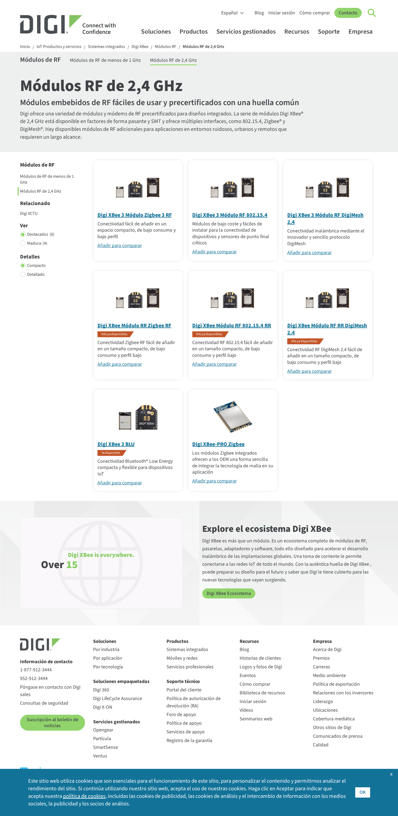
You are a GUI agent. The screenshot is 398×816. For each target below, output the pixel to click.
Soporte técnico (183, 681)
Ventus (100, 756)
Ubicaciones (325, 710)
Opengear (103, 730)
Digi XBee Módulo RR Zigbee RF (134, 325)
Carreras (321, 666)
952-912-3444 (34, 678)
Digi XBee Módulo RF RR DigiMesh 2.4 (327, 329)
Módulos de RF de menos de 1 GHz (105, 60)
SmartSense (105, 747)
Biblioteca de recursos (262, 692)
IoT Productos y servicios (59, 47)
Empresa (360, 31)
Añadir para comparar (119, 245)
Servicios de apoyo (186, 731)
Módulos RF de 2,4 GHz (203, 47)
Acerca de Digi (327, 649)
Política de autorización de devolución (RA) (194, 702)
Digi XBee (140, 47)
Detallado (36, 274)
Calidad (320, 744)
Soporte (329, 31)
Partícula (102, 738)
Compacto (36, 265)
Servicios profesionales (190, 666)
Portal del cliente (184, 690)
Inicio (25, 47)
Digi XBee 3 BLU (116, 444)
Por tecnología (108, 666)
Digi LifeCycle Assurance (117, 698)
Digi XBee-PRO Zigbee (218, 444)
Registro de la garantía (189, 740)
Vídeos (246, 710)
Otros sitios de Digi (332, 727)
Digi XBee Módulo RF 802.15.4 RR (231, 325)
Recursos (296, 31)
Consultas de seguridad (44, 703)
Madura (37, 243)
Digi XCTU (29, 213)
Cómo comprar (314, 12)
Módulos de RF (40, 60)
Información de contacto (46, 662)
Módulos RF (165, 47)
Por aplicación (107, 658)
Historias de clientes (260, 658)
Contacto (348, 12)
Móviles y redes (182, 658)
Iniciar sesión (281, 12)
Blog (259, 12)
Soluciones (156, 31)
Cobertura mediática (334, 718)
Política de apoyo (184, 723)
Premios (321, 658)
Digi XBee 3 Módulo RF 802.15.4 (229, 215)
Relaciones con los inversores (343, 692)
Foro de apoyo (181, 714)
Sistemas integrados (106, 47)
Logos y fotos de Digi (261, 666)
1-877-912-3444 (36, 669)
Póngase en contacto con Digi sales (50, 691)
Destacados (40, 234)
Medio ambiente (329, 675)
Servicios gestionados (246, 31)
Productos (194, 31)
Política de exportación (336, 684)
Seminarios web (256, 718)
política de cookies (84, 796)
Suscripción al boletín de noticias (52, 722)
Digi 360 (101, 690)
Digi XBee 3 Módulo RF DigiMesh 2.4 (325, 218)
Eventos (248, 675)
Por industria (106, 649)
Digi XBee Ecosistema (229, 593)
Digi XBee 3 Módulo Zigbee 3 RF (134, 215)
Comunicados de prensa (338, 736)
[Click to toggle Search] (372, 13)
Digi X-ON (102, 707)
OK (363, 792)
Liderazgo (323, 701)
